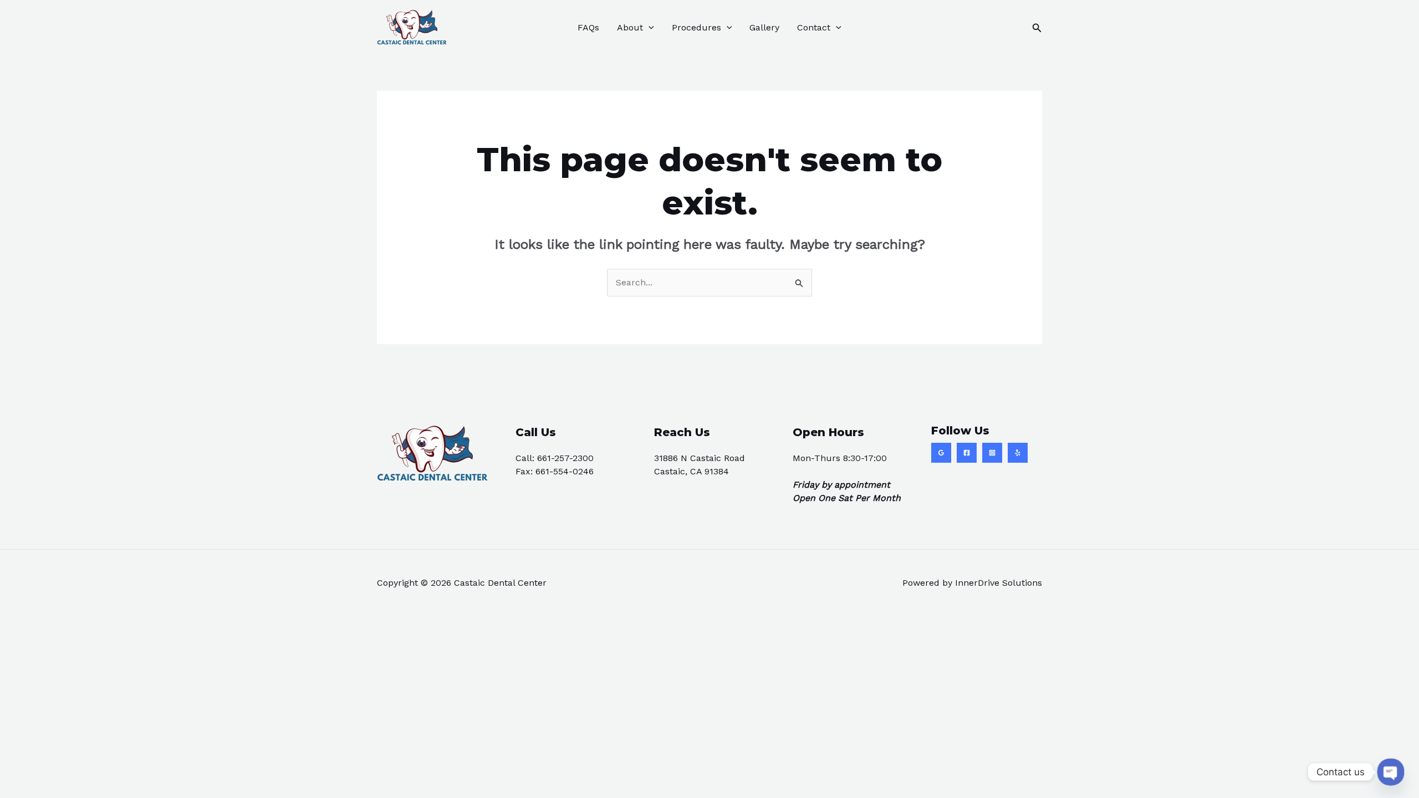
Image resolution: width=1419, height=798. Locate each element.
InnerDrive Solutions (998, 582)
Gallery (764, 27)
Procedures (696, 27)
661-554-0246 (564, 471)
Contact (813, 27)
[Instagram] (992, 453)
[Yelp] (1018, 453)
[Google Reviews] (941, 453)
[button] (648, 27)
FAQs (588, 27)
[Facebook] (967, 453)
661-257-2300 (565, 458)
